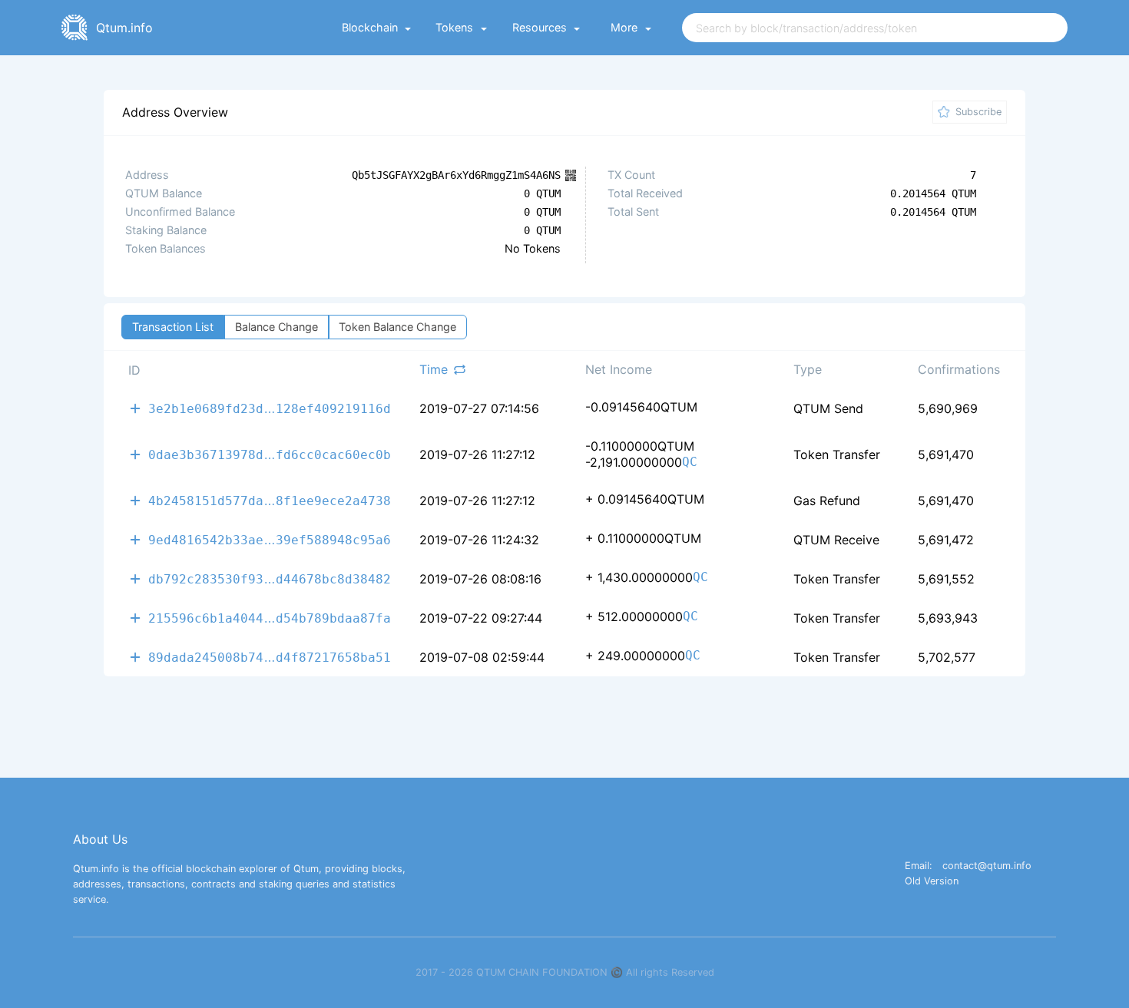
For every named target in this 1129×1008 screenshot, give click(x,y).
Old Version (931, 882)
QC (689, 462)
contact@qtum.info (986, 866)
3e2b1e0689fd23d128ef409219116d (269, 408)
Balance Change (276, 326)
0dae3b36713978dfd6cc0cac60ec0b (269, 454)
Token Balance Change (397, 326)
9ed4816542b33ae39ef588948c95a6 (269, 539)
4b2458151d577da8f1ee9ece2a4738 (269, 500)
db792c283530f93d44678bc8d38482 (269, 578)
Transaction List (173, 326)
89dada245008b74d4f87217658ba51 (269, 656)
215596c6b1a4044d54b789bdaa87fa (269, 617)
